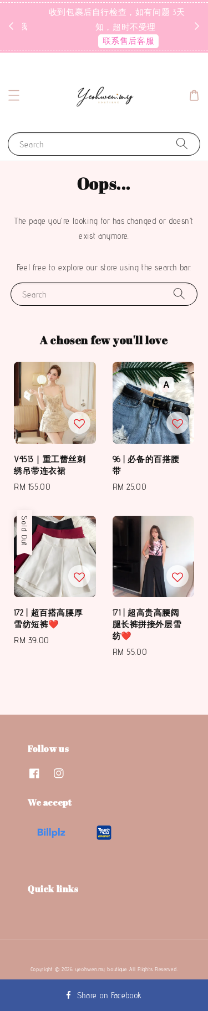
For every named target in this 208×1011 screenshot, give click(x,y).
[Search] (182, 144)
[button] (14, 95)
